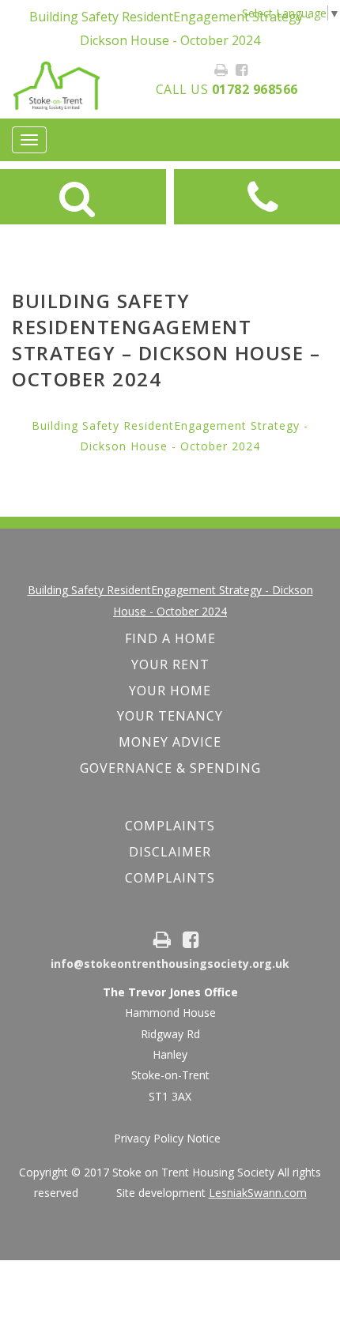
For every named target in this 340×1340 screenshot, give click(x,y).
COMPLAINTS (170, 825)
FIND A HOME (170, 638)
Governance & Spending (170, 768)
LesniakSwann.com (258, 1192)
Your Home (170, 690)
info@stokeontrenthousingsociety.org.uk (170, 963)
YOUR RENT (170, 664)
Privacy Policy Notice (167, 1138)
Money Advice (170, 742)
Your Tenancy (170, 716)
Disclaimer (170, 851)
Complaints (170, 877)
